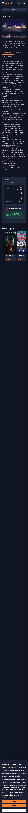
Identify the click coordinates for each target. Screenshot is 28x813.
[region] (14, 786)
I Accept (14, 801)
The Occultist (9, 255)
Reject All (14, 805)
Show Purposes (14, 810)
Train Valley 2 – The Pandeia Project (22, 256)
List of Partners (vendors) (8, 797)
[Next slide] (23, 25)
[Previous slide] (5, 25)
